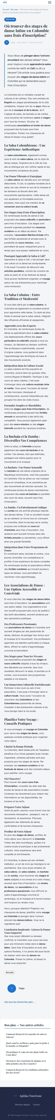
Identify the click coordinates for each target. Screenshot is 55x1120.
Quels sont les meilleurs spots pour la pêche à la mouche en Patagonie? (27, 1044)
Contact (36, 1104)
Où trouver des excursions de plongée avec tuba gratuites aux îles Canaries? (26, 1062)
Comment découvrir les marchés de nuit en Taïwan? (26, 1035)
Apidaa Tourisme (30, 1096)
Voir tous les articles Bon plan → (19, 1002)
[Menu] (49, 2)
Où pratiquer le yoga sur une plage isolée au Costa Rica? (26, 1053)
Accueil (6, 9)
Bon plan (14, 9)
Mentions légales (22, 1104)
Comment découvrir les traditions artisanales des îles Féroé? (27, 1071)
